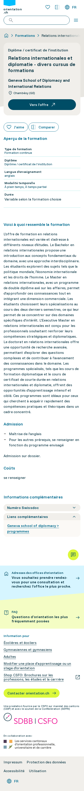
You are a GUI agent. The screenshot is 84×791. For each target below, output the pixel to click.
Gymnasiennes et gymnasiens (28, 650)
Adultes (10, 656)
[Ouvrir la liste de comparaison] (57, 7)
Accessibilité (14, 771)
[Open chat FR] (73, 554)
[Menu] (75, 20)
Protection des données (46, 762)
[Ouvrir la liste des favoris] (47, 7)
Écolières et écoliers (20, 643)
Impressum (13, 762)
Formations (25, 35)
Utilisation (37, 771)
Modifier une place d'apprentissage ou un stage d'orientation (37, 665)
